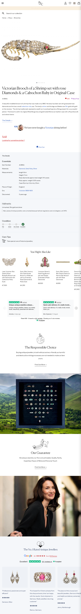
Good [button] (9, 227)
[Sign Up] (70, 3)
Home (4, 18)
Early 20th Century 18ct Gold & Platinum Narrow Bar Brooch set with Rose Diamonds (63, 275)
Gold (27, 168)
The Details (6, 120)
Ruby (31, 168)
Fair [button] (3, 227)
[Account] (65, 3)
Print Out (41, 147)
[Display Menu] (2, 3)
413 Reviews (53, 556)
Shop (10, 18)
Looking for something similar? (13, 140)
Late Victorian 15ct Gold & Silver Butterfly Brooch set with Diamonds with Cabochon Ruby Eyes (8, 276)
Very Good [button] (16, 227)
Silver (35, 168)
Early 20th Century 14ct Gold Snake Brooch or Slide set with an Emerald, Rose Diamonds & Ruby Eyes (26, 276)
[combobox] (40, 13)
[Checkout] (79, 3)
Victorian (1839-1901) (26, 190)
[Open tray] (74, 3)
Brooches (17, 18)
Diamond (22, 168)
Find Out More (40, 364)
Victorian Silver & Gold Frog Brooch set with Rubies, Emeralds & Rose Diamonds (44, 275)
